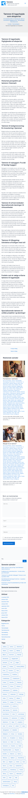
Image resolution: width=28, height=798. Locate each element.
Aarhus (19, 383)
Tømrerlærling (6, 382)
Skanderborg (14, 408)
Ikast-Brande (6, 714)
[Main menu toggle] (25, 3)
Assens (13, 384)
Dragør (10, 387)
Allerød (9, 384)
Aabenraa (11, 383)
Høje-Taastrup (10, 396)
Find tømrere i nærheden (10, 379)
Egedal (13, 387)
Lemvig (4, 401)
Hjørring (4, 396)
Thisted (22, 411)
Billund (20, 384)
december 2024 (5, 601)
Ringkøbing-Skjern (18, 405)
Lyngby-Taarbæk (13, 401)
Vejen (15, 412)
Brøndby (9, 386)
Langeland (19, 400)
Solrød (4, 409)
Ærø (22, 383)
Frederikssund (6, 391)
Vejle (18, 412)
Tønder (4, 412)
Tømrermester (12, 382)
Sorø (13, 409)
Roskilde (13, 407)
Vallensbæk (8, 412)
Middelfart (5, 402)
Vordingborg (16, 414)
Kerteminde (22, 398)
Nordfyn (4, 404)
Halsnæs (23, 393)
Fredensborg (18, 388)
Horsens (4, 397)
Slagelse (21, 408)
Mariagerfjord (20, 401)
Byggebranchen (13, 20)
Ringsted (5, 407)
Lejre (23, 400)
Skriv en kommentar (7, 380)
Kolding (12, 400)
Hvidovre (19, 397)
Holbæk (14, 396)
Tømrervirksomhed (5, 637)
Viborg (11, 414)
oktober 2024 (4, 604)
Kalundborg (17, 398)
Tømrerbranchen (14, 21)
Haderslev (18, 393)
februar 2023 (4, 617)
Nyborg (13, 404)
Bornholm (5, 386)
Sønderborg (8, 409)
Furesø (10, 391)
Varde (13, 412)
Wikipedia (22, 793)
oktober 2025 (4, 599)
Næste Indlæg (14, 351)
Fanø (8, 388)
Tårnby (19, 411)
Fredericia (5, 390)
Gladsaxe (19, 391)
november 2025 (5, 597)
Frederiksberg (10, 390)
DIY (7, 387)
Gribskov (8, 393)
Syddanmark (10, 411)
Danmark (5, 387)
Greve (4, 393)
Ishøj (7, 398)
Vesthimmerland (6, 414)
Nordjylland (9, 404)
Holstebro (19, 396)
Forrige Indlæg (14, 348)
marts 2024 (4, 608)
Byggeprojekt (19, 386)
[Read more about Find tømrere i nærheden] (14, 368)
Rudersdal (17, 407)
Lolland (7, 401)
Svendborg (5, 411)
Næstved (18, 402)
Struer (19, 409)
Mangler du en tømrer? (10, 443)
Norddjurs (22, 402)
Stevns (15, 409)
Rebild (13, 405)
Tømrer (13, 380)
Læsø (15, 400)
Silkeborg (5, 408)
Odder (17, 404)
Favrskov (11, 388)
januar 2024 (4, 613)
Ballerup (16, 384)
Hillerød (20, 394)
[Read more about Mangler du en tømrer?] (14, 433)
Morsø (14, 402)
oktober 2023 (4, 615)
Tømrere (9, 2)
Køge (9, 400)
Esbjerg (17, 387)
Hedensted (5, 394)
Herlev (13, 394)
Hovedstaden (14, 397)
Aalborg (15, 383)
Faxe (14, 388)
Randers (9, 405)
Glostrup (23, 391)
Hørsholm (9, 397)
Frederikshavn (17, 390)
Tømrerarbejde (21, 20)
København (5, 400)
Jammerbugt (11, 398)
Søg (2, 558)
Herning (17, 394)
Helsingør (10, 394)
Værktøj (3, 639)
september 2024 (5, 606)
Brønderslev (13, 386)
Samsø (21, 407)
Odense (20, 404)
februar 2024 (4, 610)
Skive (18, 408)
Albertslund (5, 384)
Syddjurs (15, 411)
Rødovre (9, 407)
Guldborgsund (13, 393)
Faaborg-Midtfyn (20, 666)
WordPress (12, 793)
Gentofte (14, 391)
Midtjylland (10, 402)
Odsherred (5, 405)
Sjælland (9, 408)
